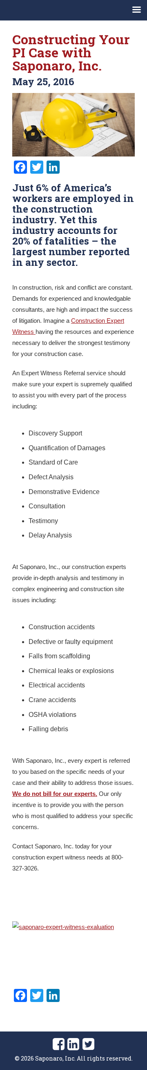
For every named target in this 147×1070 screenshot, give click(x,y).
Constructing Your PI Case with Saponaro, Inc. (71, 52)
